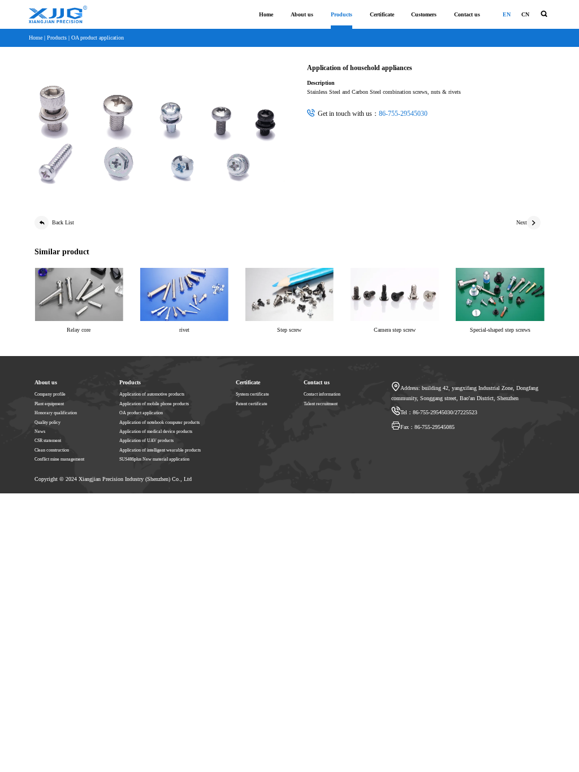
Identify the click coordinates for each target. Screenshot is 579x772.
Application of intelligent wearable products (160, 450)
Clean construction (51, 450)
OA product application (97, 37)
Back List (63, 222)
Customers (424, 14)
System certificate (252, 394)
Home (266, 14)
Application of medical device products (155, 431)
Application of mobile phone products (154, 403)
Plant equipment (49, 403)
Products (341, 14)
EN (507, 14)
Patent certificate (251, 403)
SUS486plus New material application (154, 459)
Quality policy (47, 422)
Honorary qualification (55, 412)
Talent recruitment (321, 403)
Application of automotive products (151, 394)
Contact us (467, 14)
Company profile (50, 394)
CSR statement (47, 440)
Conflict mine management (59, 459)
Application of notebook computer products (159, 422)
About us (302, 14)
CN (525, 14)
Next (521, 222)
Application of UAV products (146, 440)
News (39, 431)
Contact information (322, 394)
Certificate (382, 14)
